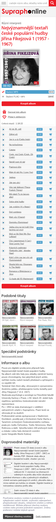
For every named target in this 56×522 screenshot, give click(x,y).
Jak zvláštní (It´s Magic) (19, 207)
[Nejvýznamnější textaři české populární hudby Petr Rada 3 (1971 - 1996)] (46, 307)
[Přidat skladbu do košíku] (50, 129)
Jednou (12, 177)
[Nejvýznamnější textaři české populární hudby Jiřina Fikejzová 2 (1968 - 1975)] (28, 307)
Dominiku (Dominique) (18, 222)
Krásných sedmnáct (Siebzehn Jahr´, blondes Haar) (20, 250)
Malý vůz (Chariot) (17, 217)
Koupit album (28, 103)
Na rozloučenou (16, 145)
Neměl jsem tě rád (17, 162)
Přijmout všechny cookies (18, 516)
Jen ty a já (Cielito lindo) (19, 139)
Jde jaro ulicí (14, 183)
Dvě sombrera (15, 212)
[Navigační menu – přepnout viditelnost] (3, 3)
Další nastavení (43, 516)
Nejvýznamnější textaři (12, 356)
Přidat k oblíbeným (17, 117)
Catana (12, 150)
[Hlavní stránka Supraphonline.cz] (24, 12)
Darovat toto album (17, 112)
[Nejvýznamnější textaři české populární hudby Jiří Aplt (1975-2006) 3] (10, 307)
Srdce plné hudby (16, 202)
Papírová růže (15, 167)
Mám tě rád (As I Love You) (21, 172)
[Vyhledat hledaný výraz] (52, 3)
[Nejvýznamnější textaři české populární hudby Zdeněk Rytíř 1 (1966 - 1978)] (10, 332)
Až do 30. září (15, 129)
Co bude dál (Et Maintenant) (21, 279)
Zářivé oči (13, 134)
